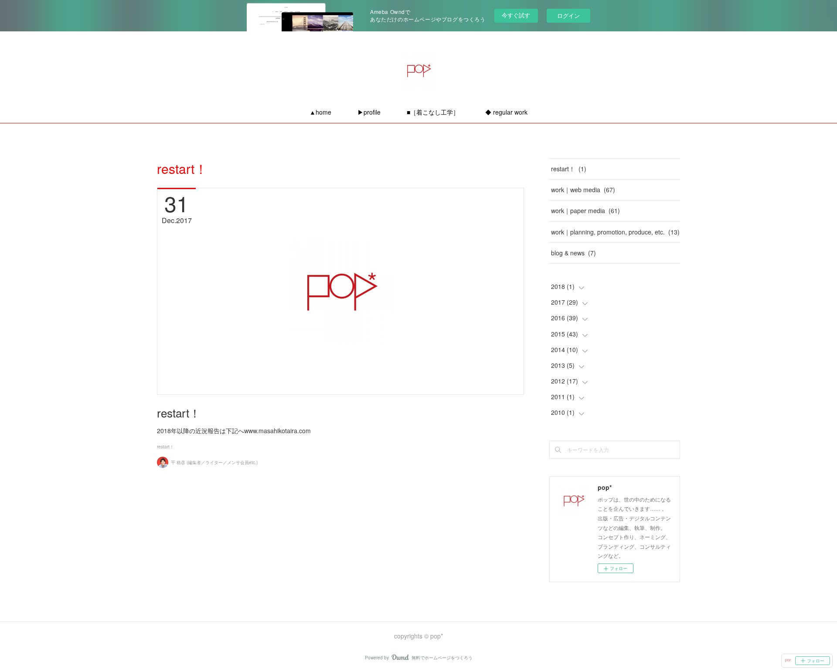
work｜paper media (585, 210)
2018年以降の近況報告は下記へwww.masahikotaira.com (234, 430)
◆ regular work (506, 112)
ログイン (568, 15)
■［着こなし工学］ (433, 112)
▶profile (369, 112)
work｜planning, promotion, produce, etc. (615, 231)
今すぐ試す (516, 15)
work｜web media (583, 189)
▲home (320, 112)
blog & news (573, 252)
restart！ (179, 412)
